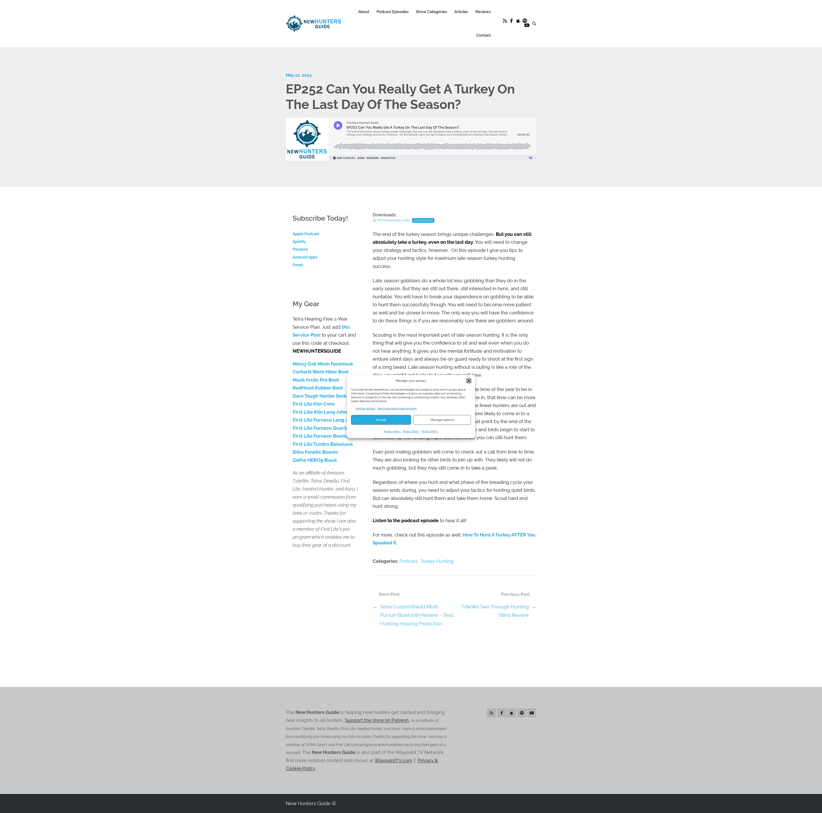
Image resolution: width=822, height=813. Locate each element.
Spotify (299, 241)
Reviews (483, 11)
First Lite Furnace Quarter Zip (326, 428)
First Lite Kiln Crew (314, 404)
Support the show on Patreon (377, 720)
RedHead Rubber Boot (318, 388)
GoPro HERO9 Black (315, 460)
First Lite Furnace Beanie (320, 436)
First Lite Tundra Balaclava (323, 444)
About (363, 11)
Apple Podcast (306, 234)
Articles (461, 11)
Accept (381, 420)
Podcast (408, 561)
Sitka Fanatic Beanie (315, 452)
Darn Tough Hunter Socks (321, 396)
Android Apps (305, 257)
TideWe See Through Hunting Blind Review (495, 611)
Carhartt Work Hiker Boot (320, 372)
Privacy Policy (392, 431)
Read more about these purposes (397, 408)
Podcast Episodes (393, 11)
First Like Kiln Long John (320, 412)
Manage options (442, 420)
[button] (469, 381)
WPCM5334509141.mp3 (393, 220)
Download (423, 220)
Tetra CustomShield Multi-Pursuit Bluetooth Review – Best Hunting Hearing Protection (417, 615)
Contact (483, 35)
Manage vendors (365, 408)
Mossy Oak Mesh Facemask (323, 364)
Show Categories (431, 11)
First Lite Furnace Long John (324, 420)
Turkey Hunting (437, 561)
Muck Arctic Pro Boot (316, 380)
